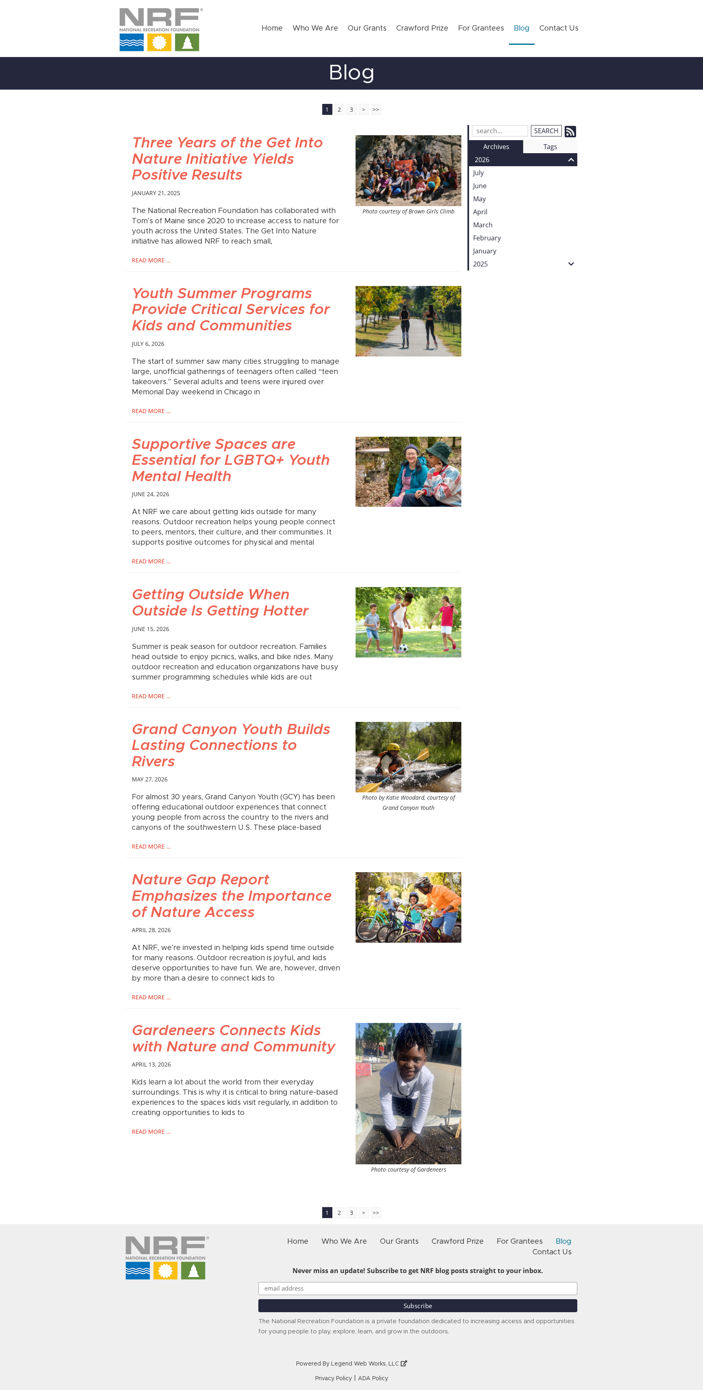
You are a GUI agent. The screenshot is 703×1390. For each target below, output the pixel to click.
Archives (496, 146)
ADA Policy (373, 1378)
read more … (151, 260)
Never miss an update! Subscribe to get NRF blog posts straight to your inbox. (418, 1270)
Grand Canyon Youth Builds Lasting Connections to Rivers (231, 745)
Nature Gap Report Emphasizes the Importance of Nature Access (232, 896)
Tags (550, 146)
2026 (482, 159)
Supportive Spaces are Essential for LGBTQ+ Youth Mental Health (231, 460)
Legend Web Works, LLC (366, 1364)
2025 (480, 264)
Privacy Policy (333, 1378)
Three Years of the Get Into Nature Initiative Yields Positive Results (227, 159)
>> (376, 109)
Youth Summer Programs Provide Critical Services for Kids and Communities (231, 309)
